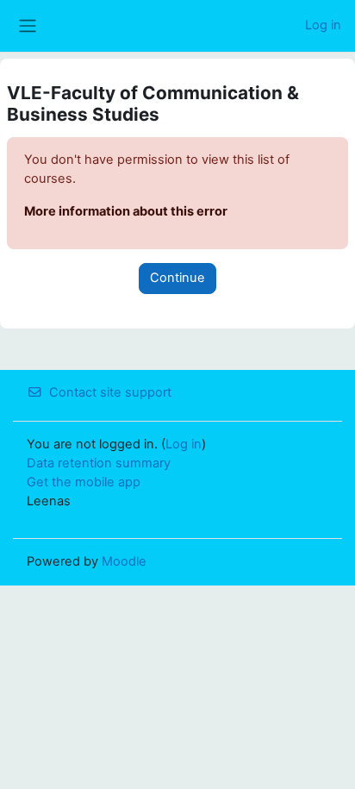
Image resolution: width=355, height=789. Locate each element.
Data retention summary (99, 463)
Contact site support (110, 392)
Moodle (124, 561)
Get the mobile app (83, 482)
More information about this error (125, 211)
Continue (177, 277)
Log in (323, 25)
